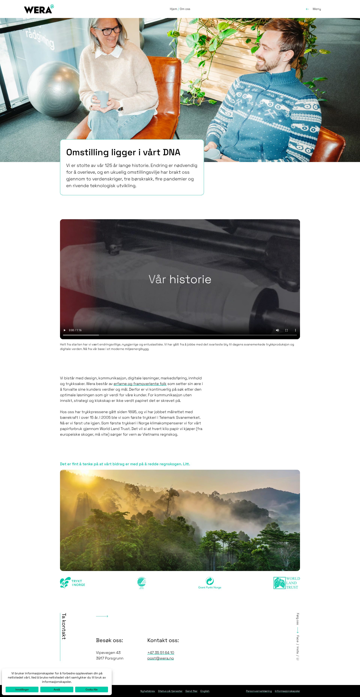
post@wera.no (160, 658)
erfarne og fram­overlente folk (140, 383)
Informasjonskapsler (287, 691)
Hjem (173, 9)
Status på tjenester (170, 691)
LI (298, 659)
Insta (298, 650)
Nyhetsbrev (147, 691)
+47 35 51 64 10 (160, 652)
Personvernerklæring (259, 691)
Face (298, 638)
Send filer (191, 691)
